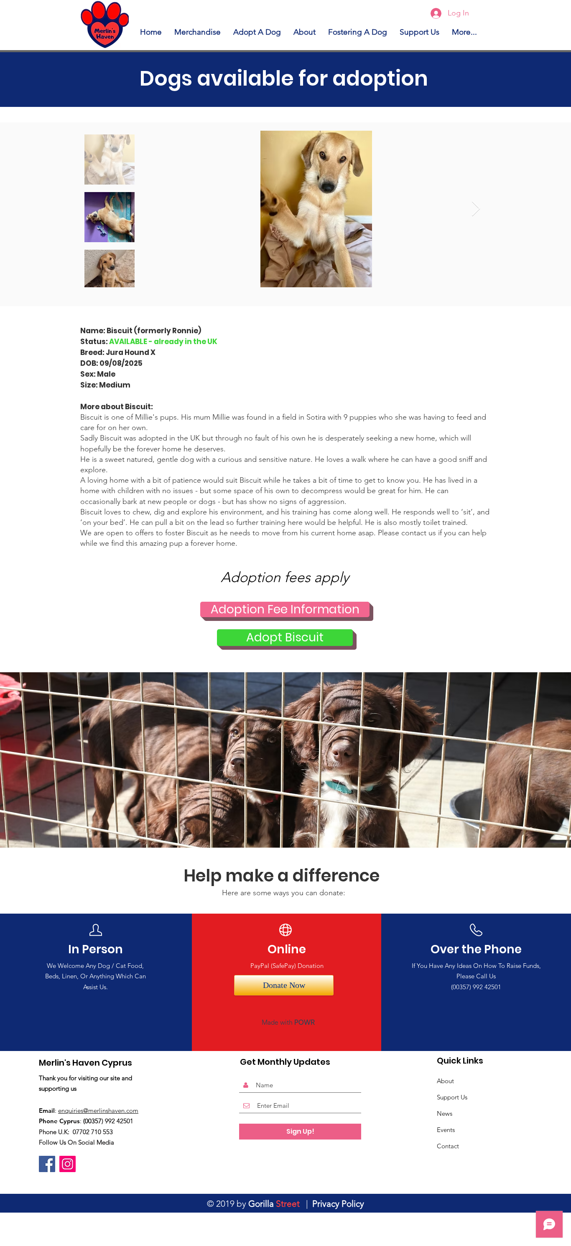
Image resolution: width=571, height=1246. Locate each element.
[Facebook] (47, 1164)
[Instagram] (67, 1164)
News (444, 1113)
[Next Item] (476, 209)
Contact (448, 1146)
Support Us (452, 1097)
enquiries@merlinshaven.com (98, 1110)
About (445, 1081)
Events (446, 1130)
